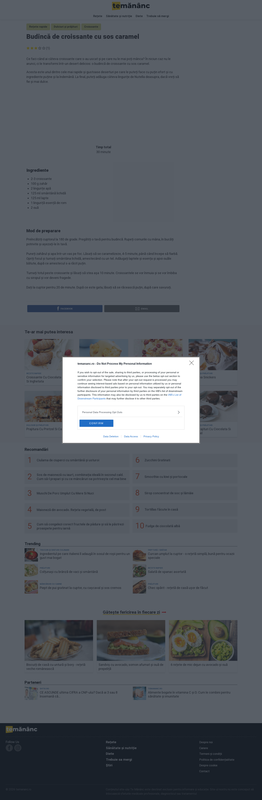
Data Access (131, 436)
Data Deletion (111, 436)
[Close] (192, 364)
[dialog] (131, 400)
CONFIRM (96, 423)
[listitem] (131, 412)
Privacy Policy (151, 436)
